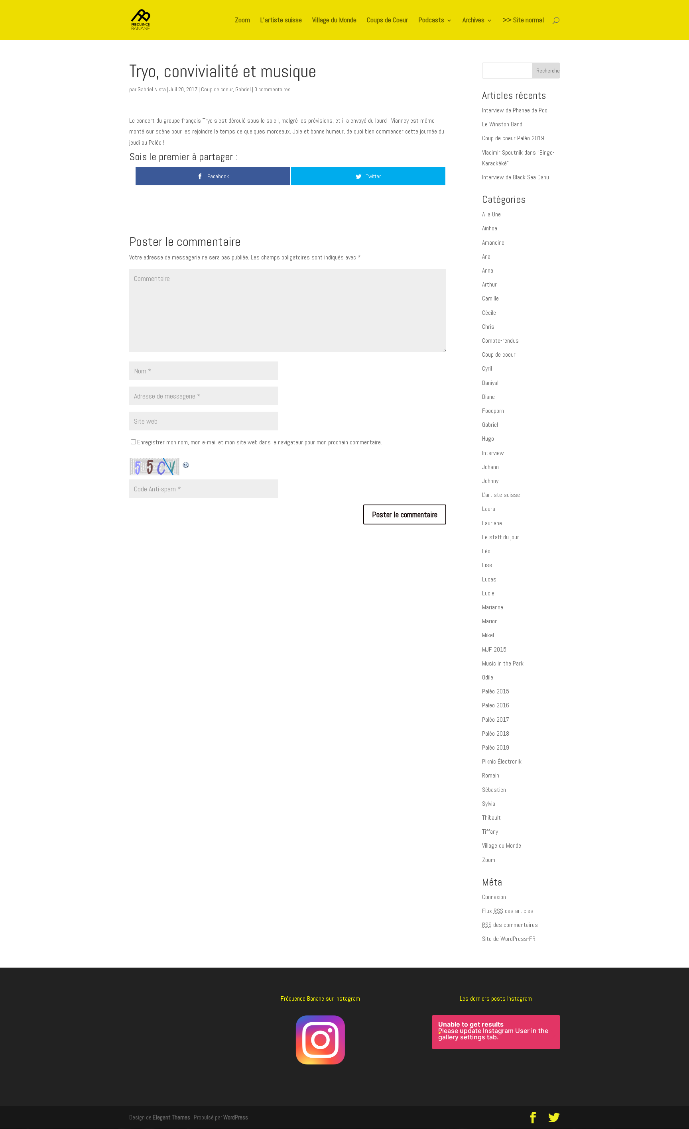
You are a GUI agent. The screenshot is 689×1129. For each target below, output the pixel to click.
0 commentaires (272, 89)
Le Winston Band (502, 124)
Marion (490, 621)
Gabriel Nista (152, 89)
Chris (488, 326)
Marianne (492, 607)
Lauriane (492, 523)
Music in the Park (503, 663)
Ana (486, 256)
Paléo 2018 (495, 733)
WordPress (235, 1117)
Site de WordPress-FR (508, 939)
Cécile (489, 312)
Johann (490, 467)
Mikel (488, 635)
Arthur (489, 284)
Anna (487, 270)
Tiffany (490, 831)
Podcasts (431, 20)
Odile (487, 677)
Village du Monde (334, 20)
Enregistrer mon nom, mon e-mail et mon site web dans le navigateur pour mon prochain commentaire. (259, 442)
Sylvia (488, 803)
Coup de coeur (217, 89)
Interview (493, 453)
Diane (488, 397)
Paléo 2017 (495, 719)
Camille (490, 298)
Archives (473, 20)
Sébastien (494, 789)
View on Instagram (500, 1068)
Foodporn (493, 410)
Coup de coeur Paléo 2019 (513, 138)
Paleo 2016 (495, 705)
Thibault (491, 817)
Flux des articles (507, 911)
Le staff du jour (500, 537)
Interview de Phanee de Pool (515, 110)
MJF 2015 (494, 649)
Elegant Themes (171, 1117)
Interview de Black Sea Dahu (515, 177)
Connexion (494, 897)
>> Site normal (523, 20)
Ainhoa (489, 228)
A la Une (491, 214)
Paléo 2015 (495, 691)
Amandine (493, 242)
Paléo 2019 (495, 747)
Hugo (488, 438)
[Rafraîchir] (186, 463)
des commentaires (510, 925)
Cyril (487, 368)
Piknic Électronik (502, 761)
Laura (488, 509)
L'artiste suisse (501, 495)
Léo (486, 551)
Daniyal (490, 383)
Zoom (242, 20)
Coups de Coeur (387, 20)
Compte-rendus (500, 340)
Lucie (488, 593)
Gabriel (243, 89)
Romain (490, 775)
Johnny (490, 481)
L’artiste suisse (281, 20)
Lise (487, 565)
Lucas (489, 579)
